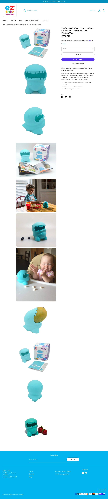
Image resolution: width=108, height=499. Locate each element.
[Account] (99, 10)
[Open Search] (24, 10)
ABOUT (13, 21)
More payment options (78, 63)
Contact (31, 474)
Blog (30, 477)
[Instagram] (86, 473)
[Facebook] (83, 473)
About (31, 471)
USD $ (91, 11)
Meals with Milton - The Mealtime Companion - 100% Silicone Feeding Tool (24, 24)
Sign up (73, 459)
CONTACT (45, 21)
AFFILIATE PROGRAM (32, 21)
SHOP (5, 21)
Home (4, 24)
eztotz (12, 494)
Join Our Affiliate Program (63, 471)
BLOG (20, 21)
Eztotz (64, 43)
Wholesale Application (62, 474)
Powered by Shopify (18, 494)
